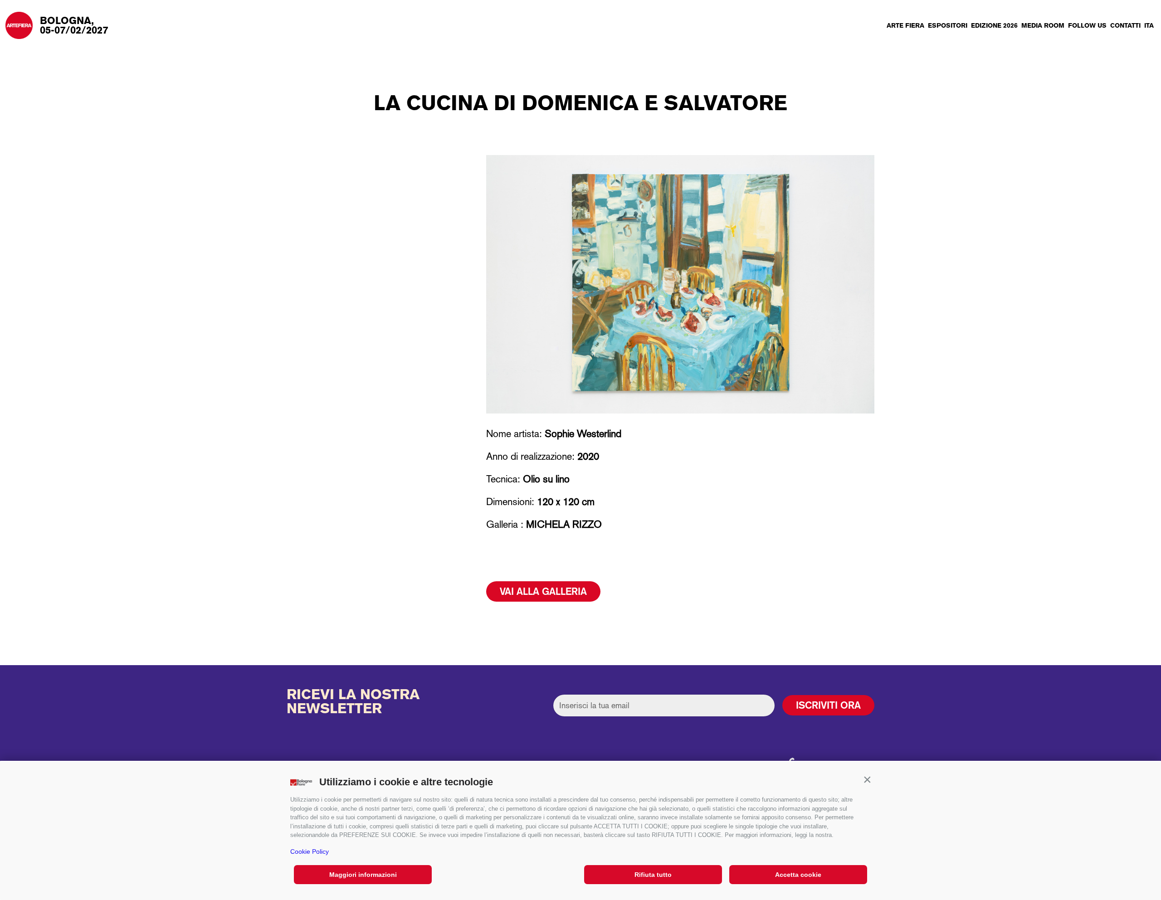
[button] (867, 779)
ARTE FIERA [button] (905, 25)
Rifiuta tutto (653, 874)
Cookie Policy (309, 851)
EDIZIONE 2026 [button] (994, 25)
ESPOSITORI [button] (947, 25)
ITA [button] (1149, 25)
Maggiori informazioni (363, 874)
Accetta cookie (798, 874)
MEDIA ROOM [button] (1042, 25)
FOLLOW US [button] (1087, 25)
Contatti (1125, 25)
